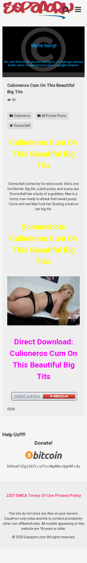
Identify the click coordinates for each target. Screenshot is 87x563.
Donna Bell (21, 125)
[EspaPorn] (38, 10)
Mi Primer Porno (53, 116)
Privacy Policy (68, 495)
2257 (10, 495)
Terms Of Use (41, 495)
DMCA (21, 495)
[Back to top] (78, 553)
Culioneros (21, 116)
